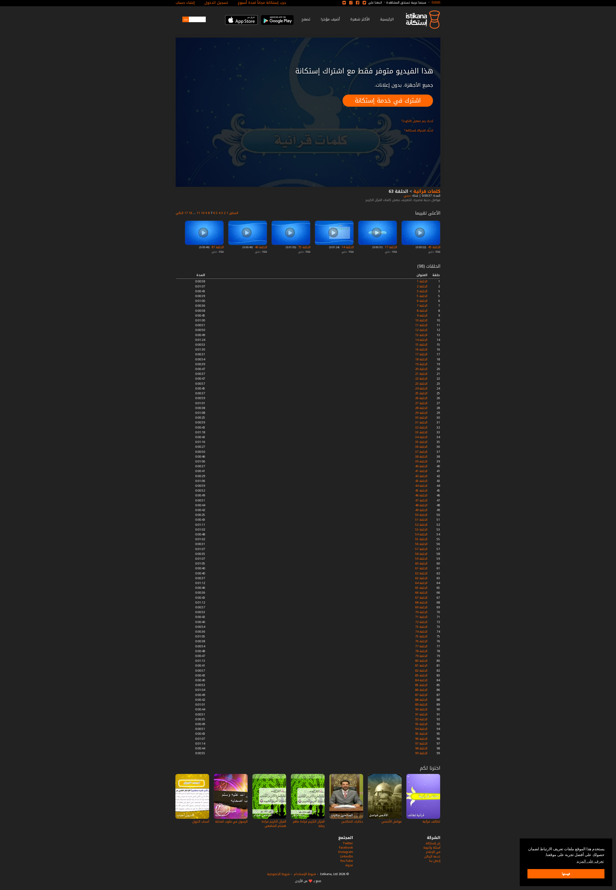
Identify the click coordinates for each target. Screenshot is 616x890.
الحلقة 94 (421, 729)
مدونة (349, 865)
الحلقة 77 (421, 646)
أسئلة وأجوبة (431, 848)
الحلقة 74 (421, 632)
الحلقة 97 (421, 744)
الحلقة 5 (422, 296)
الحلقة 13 (421, 335)
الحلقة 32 (421, 427)
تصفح (306, 19)
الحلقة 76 (421, 641)
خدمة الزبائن (432, 856)
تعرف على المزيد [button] (590, 861)
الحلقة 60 (421, 563)
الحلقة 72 (421, 622)
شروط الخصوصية (278, 874)
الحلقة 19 (421, 364)
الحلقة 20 (421, 369)
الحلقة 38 (421, 457)
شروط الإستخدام (305, 874)
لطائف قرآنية (431, 822)
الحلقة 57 (421, 549)
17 (186, 213)
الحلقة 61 (421, 568)
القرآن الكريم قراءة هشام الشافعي (274, 824)
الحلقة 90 (421, 709)
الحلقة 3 (422, 291)
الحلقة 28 (421, 408)
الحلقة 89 (421, 705)
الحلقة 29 (421, 413)
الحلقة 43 (421, 481)
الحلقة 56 (421, 544)
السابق (233, 213)
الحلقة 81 (421, 666)
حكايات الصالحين (352, 822)
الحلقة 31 (421, 422)
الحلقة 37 (421, 452)
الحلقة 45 (433, 247)
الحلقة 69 (421, 607)
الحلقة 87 (217, 247)
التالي (179, 213)
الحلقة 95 (421, 734)
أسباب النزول (200, 822)
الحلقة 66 (421, 593)
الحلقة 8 (422, 311)
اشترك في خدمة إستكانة (388, 100)
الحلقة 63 (421, 578)
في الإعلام (433, 852)
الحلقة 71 (421, 617)
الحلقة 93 (421, 724)
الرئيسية (387, 19)
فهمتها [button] (566, 874)
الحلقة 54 (421, 534)
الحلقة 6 (422, 301)
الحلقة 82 (421, 671)
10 (202, 213)
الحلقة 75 (303, 247)
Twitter (348, 843)
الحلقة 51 (421, 520)
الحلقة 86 (421, 690)
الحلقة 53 (421, 529)
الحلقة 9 (422, 315)
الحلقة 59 (421, 559)
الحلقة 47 (421, 500)
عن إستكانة (433, 843)
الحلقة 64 (421, 583)
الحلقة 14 (347, 247)
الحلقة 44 (421, 486)
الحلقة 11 (421, 325)
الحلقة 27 (421, 403)
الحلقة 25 (421, 393)
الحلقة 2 (422, 286)
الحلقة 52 (421, 525)
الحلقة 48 (421, 505)
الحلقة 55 (421, 539)
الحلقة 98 (421, 748)
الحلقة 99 (421, 753)
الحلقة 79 (421, 656)
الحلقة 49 (421, 510)
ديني (407, 196)
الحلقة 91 (421, 714)
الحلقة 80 (421, 661)
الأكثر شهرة (360, 19)
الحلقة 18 (421, 359)
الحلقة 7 (422, 306)
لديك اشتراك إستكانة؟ (418, 130)
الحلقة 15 (421, 345)
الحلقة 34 (421, 437)
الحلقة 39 (421, 461)
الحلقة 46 (260, 247)
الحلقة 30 (421, 418)
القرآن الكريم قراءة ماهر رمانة (309, 824)
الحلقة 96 (421, 739)
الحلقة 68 (421, 602)
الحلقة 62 (421, 573)
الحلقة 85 (421, 685)
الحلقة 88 (421, 700)
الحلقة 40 (421, 466)
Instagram (345, 852)
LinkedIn (346, 856)
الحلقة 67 (421, 598)
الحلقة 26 (421, 398)
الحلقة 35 (421, 442)
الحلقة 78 (421, 651)
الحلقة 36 (421, 447)
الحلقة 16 (421, 349)
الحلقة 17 (390, 247)
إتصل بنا (434, 861)
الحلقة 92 (421, 719)
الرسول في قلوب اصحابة (231, 822)
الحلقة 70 (421, 612)
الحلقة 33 (421, 432)
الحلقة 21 (421, 374)
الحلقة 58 (421, 554)
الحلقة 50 (421, 515)
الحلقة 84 (421, 680)
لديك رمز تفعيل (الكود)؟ (417, 121)
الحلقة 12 (421, 330)
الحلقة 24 (421, 388)
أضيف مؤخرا (330, 19)
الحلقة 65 (421, 588)
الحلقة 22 (421, 379)
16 (190, 213)
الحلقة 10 (421, 320)
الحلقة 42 (421, 476)
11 (198, 213)
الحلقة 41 (421, 471)
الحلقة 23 (421, 384)
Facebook (346, 848)
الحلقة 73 (421, 627)
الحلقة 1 (422, 281)
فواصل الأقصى (391, 822)
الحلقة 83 (421, 675)
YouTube (346, 861)
